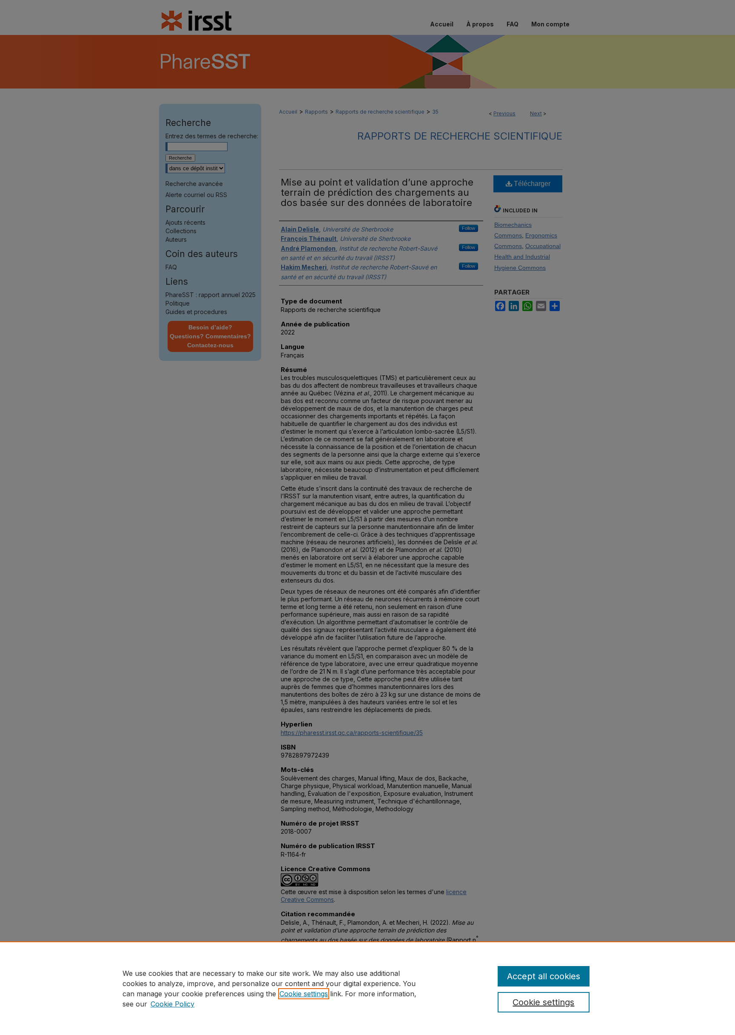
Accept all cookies (543, 976)
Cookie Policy (172, 1004)
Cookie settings (303, 993)
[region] (367, 988)
